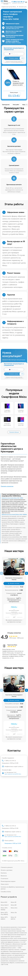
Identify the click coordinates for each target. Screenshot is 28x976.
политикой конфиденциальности (17, 62)
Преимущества (5, 104)
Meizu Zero (14, 908)
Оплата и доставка (6, 870)
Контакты (4, 873)
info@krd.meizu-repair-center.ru (14, 766)
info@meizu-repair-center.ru (13, 831)
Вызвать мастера (14, 583)
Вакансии (4, 875)
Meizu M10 (4, 902)
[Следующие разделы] (27, 104)
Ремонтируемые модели (8, 881)
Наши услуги (5, 884)
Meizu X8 (13, 902)
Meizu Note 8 (4, 905)
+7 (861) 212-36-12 (17, 2)
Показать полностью (7, 486)
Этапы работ (16, 104)
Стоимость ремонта (7, 867)
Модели (24, 104)
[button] (26, 573)
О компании (4, 878)
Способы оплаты (6, 891)
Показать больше (14, 432)
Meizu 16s (14, 912)
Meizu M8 (13, 905)
